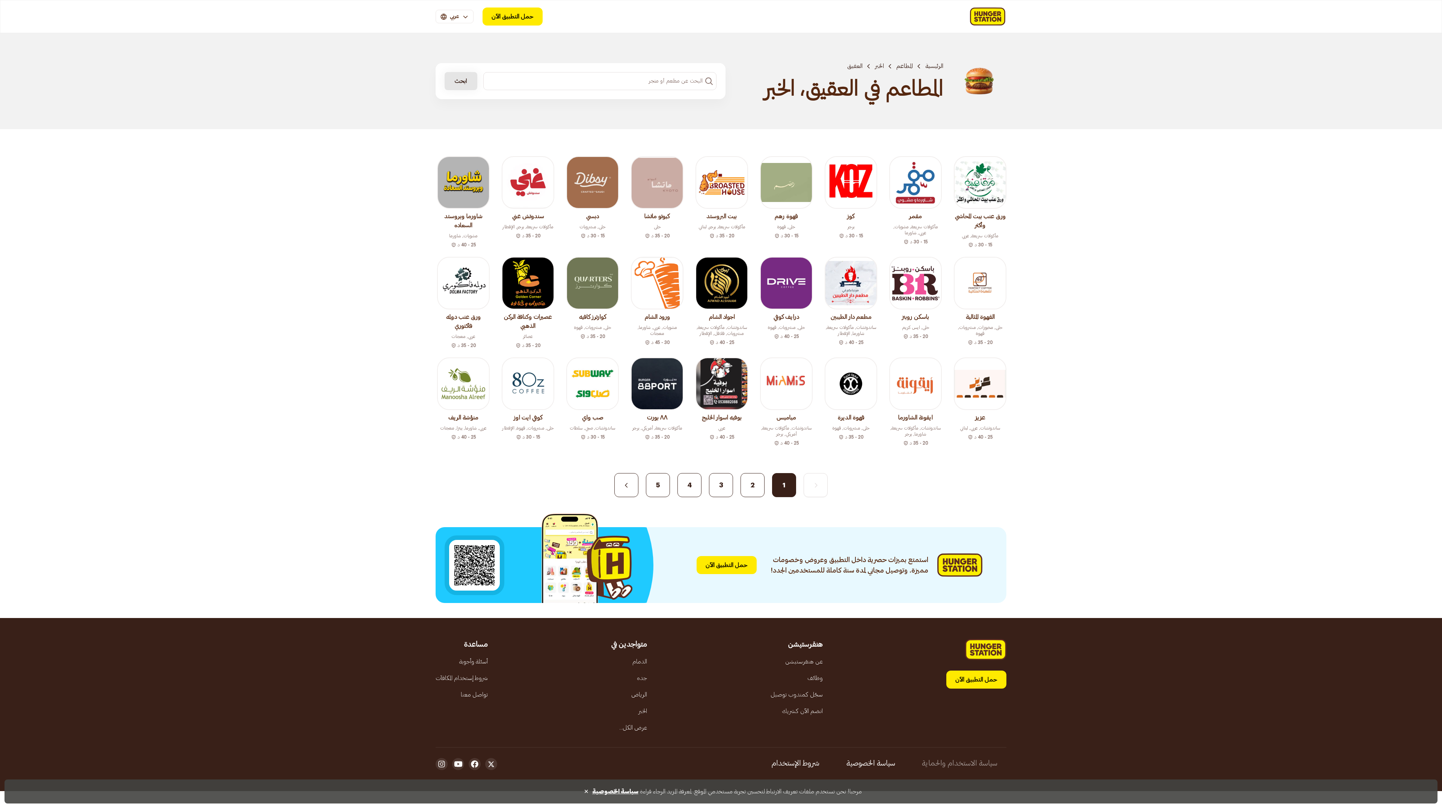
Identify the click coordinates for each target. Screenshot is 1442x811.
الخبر (879, 66)
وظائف (815, 678)
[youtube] (458, 764)
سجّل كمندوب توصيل (797, 695)
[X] (491, 764)
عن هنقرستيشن (804, 662)
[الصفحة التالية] (626, 485)
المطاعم (904, 66)
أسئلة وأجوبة (473, 662)
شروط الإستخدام (795, 763)
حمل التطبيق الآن (513, 17)
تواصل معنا (474, 695)
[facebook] (475, 764)
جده (642, 678)
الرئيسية (934, 66)
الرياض (639, 695)
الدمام (639, 662)
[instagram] (442, 764)
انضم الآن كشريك (802, 711)
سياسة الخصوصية (870, 763)
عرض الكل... (633, 728)
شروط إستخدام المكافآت (462, 678)
